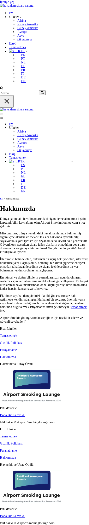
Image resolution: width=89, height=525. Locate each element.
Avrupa (22, 31)
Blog (12, 43)
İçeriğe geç (7, 2)
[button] (20, 17)
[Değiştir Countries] (72, 128)
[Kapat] (7, 101)
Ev (11, 13)
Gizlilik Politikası (11, 342)
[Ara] (1, 88)
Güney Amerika (27, 28)
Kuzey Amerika (27, 24)
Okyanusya (24, 39)
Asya (20, 35)
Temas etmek (17, 47)
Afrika (21, 20)
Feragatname (8, 350)
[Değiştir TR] (72, 161)
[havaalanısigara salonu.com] (17, 5)
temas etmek (79, 307)
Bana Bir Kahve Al (12, 415)
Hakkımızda (8, 357)
